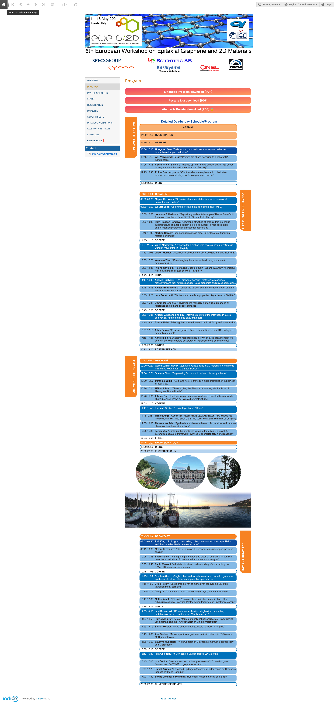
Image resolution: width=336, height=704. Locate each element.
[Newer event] (35, 4)
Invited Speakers (97, 93)
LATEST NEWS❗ (96, 140)
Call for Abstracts (98, 128)
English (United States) (302, 4)
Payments (92, 111)
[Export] (54, 4)
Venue (90, 99)
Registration (95, 105)
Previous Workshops (100, 122)
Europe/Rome (270, 4)
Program (92, 86)
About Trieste (95, 116)
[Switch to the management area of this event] (75, 4)
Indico (39, 698)
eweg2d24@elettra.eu (104, 154)
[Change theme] (64, 4)
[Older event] (20, 4)
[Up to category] (28, 4)
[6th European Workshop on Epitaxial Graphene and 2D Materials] (168, 16)
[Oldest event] (13, 4)
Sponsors (93, 134)
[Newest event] (43, 4)
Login (329, 4)
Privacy (172, 698)
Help (163, 698)
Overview (92, 80)
